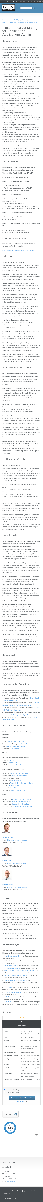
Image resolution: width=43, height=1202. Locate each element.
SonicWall (13, 788)
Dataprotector (15, 749)
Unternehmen (7, 1191)
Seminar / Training (13, 20)
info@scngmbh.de (12, 1181)
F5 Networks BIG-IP (17, 780)
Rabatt (6, 997)
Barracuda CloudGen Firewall (19, 773)
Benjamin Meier (7, 884)
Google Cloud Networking (20, 804)
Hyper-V (11, 760)
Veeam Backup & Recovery (16, 741)
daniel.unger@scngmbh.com (16, 863)
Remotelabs (8, 1002)
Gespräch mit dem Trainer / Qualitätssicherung (19, 970)
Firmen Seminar (21, 1021)
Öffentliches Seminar (22, 1018)
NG (24, 1)
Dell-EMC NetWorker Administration (17, 746)
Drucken (33, 1)
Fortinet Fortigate (13, 785)
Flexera (24, 20)
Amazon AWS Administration (21, 802)
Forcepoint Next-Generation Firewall (22, 783)
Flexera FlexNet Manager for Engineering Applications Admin (19, 22)
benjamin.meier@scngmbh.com (17, 887)
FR (18, 1)
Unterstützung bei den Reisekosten (16, 980)
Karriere (19, 1191)
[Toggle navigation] (40, 8)
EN (16, 1)
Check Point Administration (19, 776)
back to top (36, 1134)
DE (13, 1)
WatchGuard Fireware (18, 790)
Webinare (10, 1114)
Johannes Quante (8, 837)
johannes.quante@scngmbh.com (18, 840)
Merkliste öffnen (21, 1101)
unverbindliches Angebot (13, 1090)
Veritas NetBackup (27, 744)
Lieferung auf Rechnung (12, 968)
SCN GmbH (8, 8)
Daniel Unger (6, 860)
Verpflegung (8, 987)
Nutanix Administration (15, 765)
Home (4, 20)
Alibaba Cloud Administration (21, 799)
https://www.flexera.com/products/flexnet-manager (18, 250)
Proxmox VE (13, 762)
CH (10, 1)
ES (21, 1)
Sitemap (5, 1193)
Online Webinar (21, 1025)
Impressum (40, 1)
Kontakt (28, 1)
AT (8, 1)
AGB (10, 1193)
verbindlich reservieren (12, 1092)
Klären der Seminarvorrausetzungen (16, 975)
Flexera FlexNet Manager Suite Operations (16, 715)
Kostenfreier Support (11, 966)
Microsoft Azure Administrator (22, 806)
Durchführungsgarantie (11, 956)
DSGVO (33, 1191)
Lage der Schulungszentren (13, 992)
